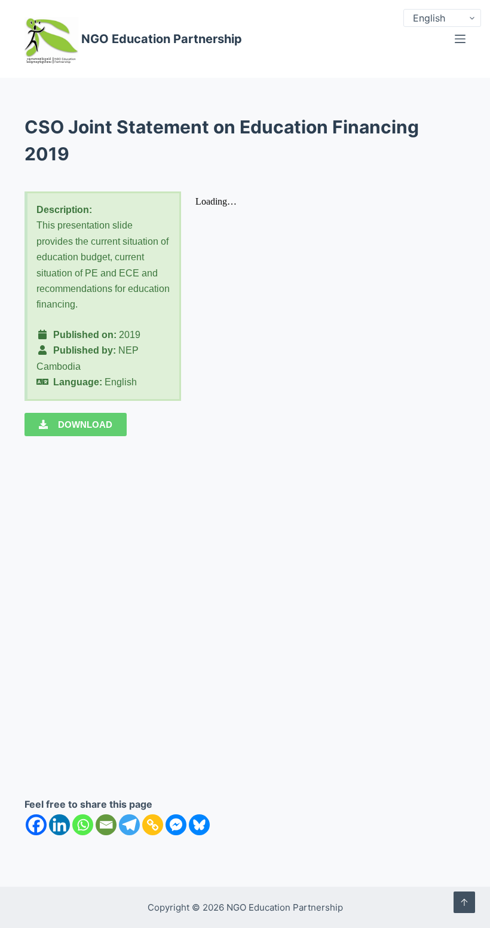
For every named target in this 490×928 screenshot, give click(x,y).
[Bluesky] (199, 824)
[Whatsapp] (82, 824)
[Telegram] (129, 824)
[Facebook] (36, 824)
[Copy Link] (152, 824)
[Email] (106, 824)
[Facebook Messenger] (176, 824)
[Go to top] (464, 902)
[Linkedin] (59, 824)
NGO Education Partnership (161, 39)
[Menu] (460, 39)
